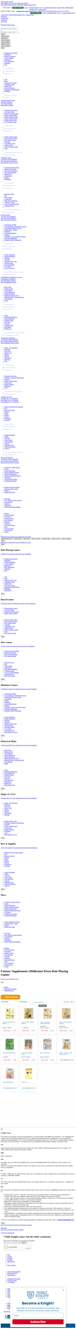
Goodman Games (9, 84)
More (2, 48)
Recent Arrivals (9, 518)
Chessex (6, 443)
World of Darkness (9, 56)
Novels (6, 469)
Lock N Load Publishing (11, 204)
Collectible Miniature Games (12, 228)
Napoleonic (7, 179)
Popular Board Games (10, 110)
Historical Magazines (10, 474)
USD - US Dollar (18, 7)
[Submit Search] (19, 32)
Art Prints (7, 498)
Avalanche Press (9, 206)
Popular (6, 513)
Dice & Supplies (5, 46)
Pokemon (7, 349)
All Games (4, 21)
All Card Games (9, 112)
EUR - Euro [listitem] (57, 7)
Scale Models (8, 299)
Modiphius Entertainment (11, 89)
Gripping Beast (8, 325)
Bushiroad (7, 386)
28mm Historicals (9, 294)
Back (2, 544)
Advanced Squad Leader (11, 167)
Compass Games (9, 202)
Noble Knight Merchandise (12, 507)
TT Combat (7, 266)
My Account (45, 11)
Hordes (15, 230)
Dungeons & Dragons (10, 53)
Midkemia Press (9, 990)
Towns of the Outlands (9, 1053)
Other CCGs (8, 353)
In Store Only (8, 530)
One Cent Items (9, 528)
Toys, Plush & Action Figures (13, 500)
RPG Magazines (9, 61)
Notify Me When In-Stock (66, 1060)
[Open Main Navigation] (1, 23)
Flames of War (8, 289)
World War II (8, 176)
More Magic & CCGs (10, 834)
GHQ (6, 315)
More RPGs (7, 590)
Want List (53, 11)
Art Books (7, 477)
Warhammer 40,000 (10, 225)
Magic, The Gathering (10, 348)
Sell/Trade (4, 16)
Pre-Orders (7, 517)
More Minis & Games (10, 732)
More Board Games (10, 633)
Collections (4, 20)
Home (6, 987)
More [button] (2, 982)
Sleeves (6, 356)
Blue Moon (7, 327)
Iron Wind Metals (9, 265)
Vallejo (6, 436)
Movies (6, 490)
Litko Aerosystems (9, 447)
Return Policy (11, 1275)
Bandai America (9, 384)
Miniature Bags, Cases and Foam (14, 297)
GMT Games (8, 197)
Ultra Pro (7, 438)
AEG (6, 148)
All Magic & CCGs (6, 798)
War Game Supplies (10, 172)
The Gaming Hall (12, 537)
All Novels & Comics (10, 479)
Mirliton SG (7, 329)
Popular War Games (10, 169)
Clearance (7, 523)
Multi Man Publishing (10, 201)
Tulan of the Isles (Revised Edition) (45, 1022)
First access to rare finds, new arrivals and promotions (19, 1241)
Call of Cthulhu (9, 58)
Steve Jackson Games (10, 138)
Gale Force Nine (9, 268)
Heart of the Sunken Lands (27, 1053)
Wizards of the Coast (10, 83)
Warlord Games (9, 320)
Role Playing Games (7, 538)
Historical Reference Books (12, 476)
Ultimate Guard (9, 445)
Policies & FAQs (12, 1273)
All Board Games (6, 603)
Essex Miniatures (9, 319)
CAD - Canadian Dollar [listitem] (46, 7)
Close (3, 1223)
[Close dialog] (63, 1290)
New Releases (8, 520)
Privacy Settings (11, 1263)
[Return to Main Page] (1, 546)
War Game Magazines (10, 171)
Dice (5, 65)
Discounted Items (9, 525)
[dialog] (38, 1176)
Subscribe (38, 1322)
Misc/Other (7, 505)
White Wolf (7, 86)
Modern (6, 177)
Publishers (28, 554)
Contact (39, 11)
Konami (6, 379)
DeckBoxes (7, 358)
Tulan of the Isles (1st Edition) (8, 1022)
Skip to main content (7, 1)
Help (8, 1255)
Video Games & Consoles (12, 487)
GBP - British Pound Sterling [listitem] (13, 15)
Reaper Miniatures (9, 256)
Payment (9, 1260)
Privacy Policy (11, 1265)
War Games (4, 38)
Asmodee (7, 142)
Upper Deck (8, 383)
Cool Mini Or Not (9, 143)
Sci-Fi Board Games (10, 122)
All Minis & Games (6, 689)
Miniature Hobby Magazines (12, 240)
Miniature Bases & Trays (11, 295)
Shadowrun (7, 59)
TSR (5, 79)
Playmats (7, 359)
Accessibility (11, 1282)
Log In (58, 11)
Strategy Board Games (11, 117)
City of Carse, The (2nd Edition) (65, 1022)
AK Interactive (8, 442)
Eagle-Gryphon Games (11, 147)
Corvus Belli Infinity (10, 233)
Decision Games (9, 194)
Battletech (7, 231)
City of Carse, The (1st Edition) (27, 1022)
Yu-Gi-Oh (7, 351)
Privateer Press (8, 263)
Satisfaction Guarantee (13, 1279)
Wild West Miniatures (10, 238)
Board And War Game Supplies (13, 407)
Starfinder (7, 63)
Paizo (6, 81)
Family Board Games (10, 120)
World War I (8, 174)
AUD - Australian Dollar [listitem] (31, 7)
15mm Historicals (9, 292)
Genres (6, 532)
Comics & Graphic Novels (12, 467)
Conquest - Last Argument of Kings (14, 236)
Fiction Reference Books (11, 472)
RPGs (3, 34)
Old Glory (7, 322)
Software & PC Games (11, 489)
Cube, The (24, 1082)
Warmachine (8, 230)
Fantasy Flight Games (10, 137)
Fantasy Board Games (10, 118)
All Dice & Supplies (7, 848)
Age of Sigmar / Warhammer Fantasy (15, 226)
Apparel (6, 503)
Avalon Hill (7, 199)
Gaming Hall (4, 18)
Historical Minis (5, 42)
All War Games (5, 646)
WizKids (7, 258)
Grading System (12, 1280)
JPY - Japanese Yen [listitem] (40, 9)
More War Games (9, 676)
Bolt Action (7, 287)
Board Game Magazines (11, 113)
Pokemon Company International (14, 378)
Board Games (5, 36)
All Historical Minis (6, 745)
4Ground (7, 260)
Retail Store (33, 11)
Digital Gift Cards (9, 492)
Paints (6, 300)
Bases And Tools (9, 410)
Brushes (6, 412)
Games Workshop (9, 255)
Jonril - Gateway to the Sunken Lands (65, 1053)
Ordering (10, 1258)
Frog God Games (9, 88)
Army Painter (8, 440)
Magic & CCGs (5, 44)
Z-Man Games (8, 145)
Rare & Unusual (9, 515)
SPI (5, 196)
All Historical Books (10, 481)
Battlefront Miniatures (10, 317)
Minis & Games (5, 40)
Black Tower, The (45, 1053)
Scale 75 (6, 448)
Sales (6, 527)
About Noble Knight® (13, 1271)
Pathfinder (7, 54)
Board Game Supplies (10, 115)
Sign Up (24, 1242)
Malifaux (7, 235)
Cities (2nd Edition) (8, 1082)
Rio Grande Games (10, 140)
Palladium (7, 91)
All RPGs (3, 554)
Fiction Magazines (9, 471)
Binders (6, 354)
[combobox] (9, 29)
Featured (7, 522)
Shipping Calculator (12, 1277)
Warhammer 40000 (10, 694)
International (11, 1261)
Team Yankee (8, 290)
